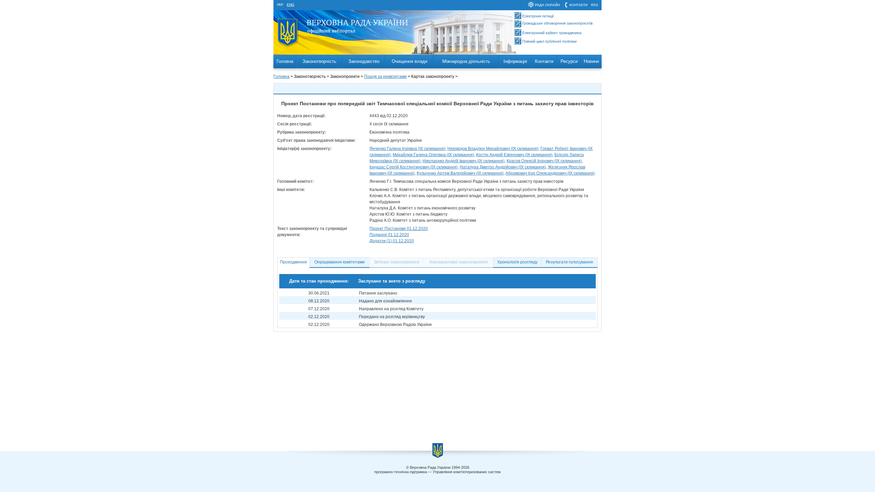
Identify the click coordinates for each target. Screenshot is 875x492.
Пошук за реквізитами (385, 76)
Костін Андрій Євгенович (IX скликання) (514, 154)
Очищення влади (409, 61)
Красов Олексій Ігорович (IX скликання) (544, 161)
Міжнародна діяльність (466, 61)
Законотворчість (319, 61)
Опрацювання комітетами (339, 262)
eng (290, 4)
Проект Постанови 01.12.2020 (398, 228)
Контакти (544, 61)
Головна (285, 61)
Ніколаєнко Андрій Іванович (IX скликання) (463, 161)
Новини (591, 61)
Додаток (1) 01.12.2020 (391, 240)
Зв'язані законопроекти (396, 262)
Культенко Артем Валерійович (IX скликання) (460, 173)
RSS (594, 5)
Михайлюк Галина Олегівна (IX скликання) (433, 154)
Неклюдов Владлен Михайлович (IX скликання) (492, 148)
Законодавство (363, 61)
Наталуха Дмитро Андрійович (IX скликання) (503, 167)
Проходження (293, 262)
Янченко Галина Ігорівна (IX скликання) (407, 148)
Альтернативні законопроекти (458, 262)
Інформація (515, 61)
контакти (578, 5)
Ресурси (569, 61)
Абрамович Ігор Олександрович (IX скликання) (550, 173)
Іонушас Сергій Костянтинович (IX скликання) (413, 167)
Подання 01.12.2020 (389, 234)
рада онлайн (547, 5)
